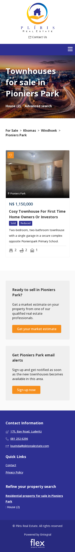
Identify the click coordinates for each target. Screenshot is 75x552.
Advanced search (38, 106)
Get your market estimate (36, 329)
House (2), (14, 106)
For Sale (12, 130)
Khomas (29, 130)
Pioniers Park (16, 135)
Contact (11, 465)
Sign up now (26, 390)
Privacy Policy (14, 472)
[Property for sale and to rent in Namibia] (38, 17)
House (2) (13, 507)
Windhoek (49, 130)
